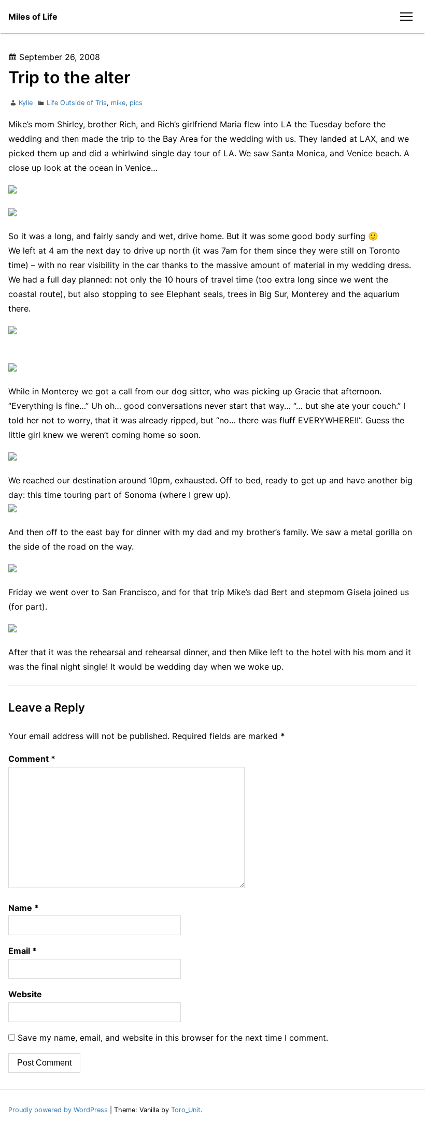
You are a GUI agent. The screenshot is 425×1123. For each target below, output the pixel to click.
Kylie (26, 103)
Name (23, 908)
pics (136, 103)
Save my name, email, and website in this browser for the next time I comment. (173, 1037)
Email (22, 950)
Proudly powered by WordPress (59, 1110)
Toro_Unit (186, 1110)
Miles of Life (33, 16)
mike (118, 103)
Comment (31, 758)
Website (25, 994)
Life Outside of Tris (77, 103)
